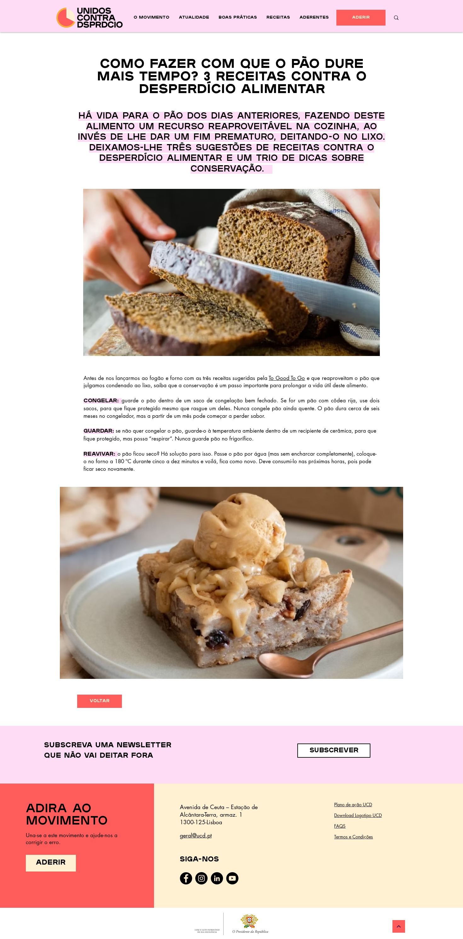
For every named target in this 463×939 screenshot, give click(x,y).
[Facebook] (186, 878)
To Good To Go (287, 378)
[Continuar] (398, 926)
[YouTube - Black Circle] (232, 878)
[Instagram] (201, 878)
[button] (231, 583)
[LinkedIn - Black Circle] (217, 878)
